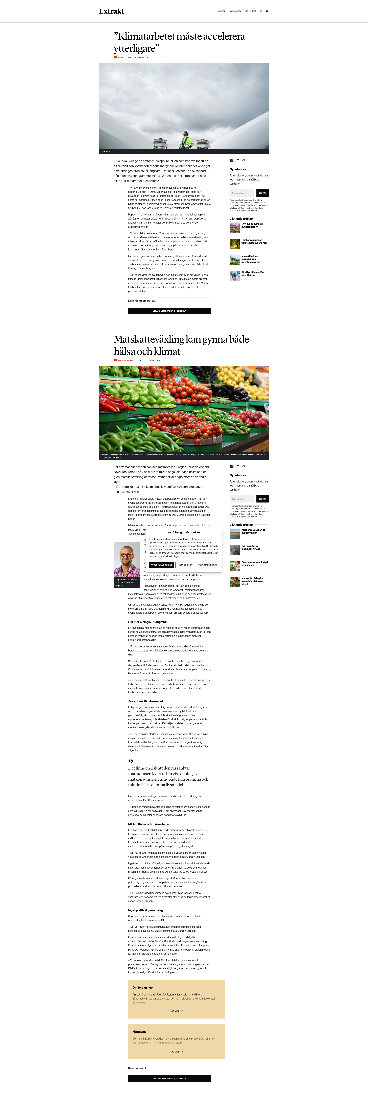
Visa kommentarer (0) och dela (169, 311)
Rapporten (134, 214)
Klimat (121, 57)
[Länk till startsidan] (111, 12)
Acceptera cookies (161, 565)
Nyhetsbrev (235, 11)
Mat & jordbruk (125, 360)
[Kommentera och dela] (115, 57)
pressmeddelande (138, 291)
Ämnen (222, 11)
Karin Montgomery (139, 300)
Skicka (262, 193)
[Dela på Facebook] (232, 160)
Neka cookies (185, 565)
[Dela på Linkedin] (237, 160)
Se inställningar (207, 565)
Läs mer (174, 1011)
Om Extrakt (250, 11)
